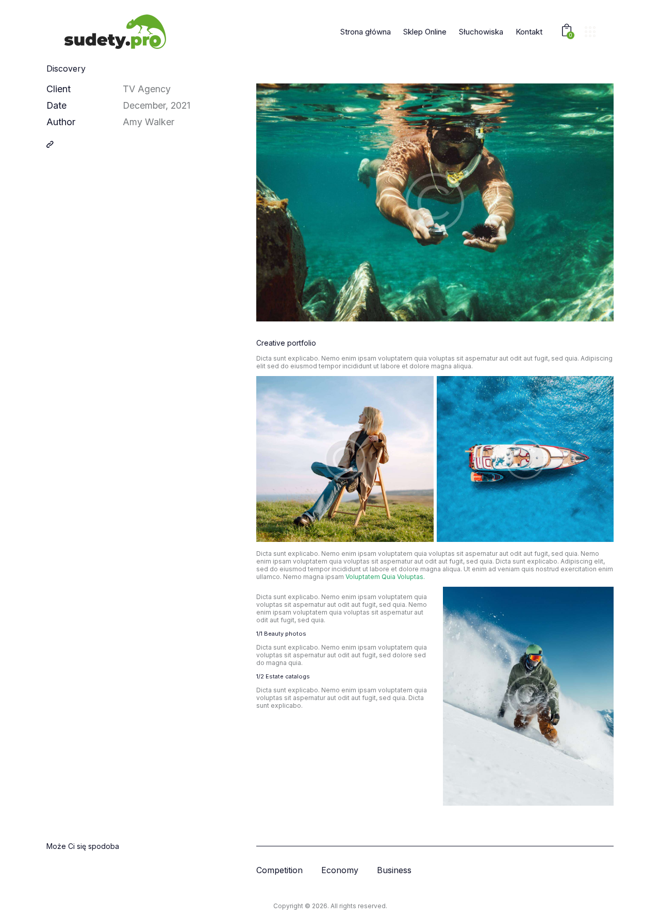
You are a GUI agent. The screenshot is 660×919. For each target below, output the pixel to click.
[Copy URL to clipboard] (50, 144)
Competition (279, 870)
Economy (339, 870)
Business (394, 870)
